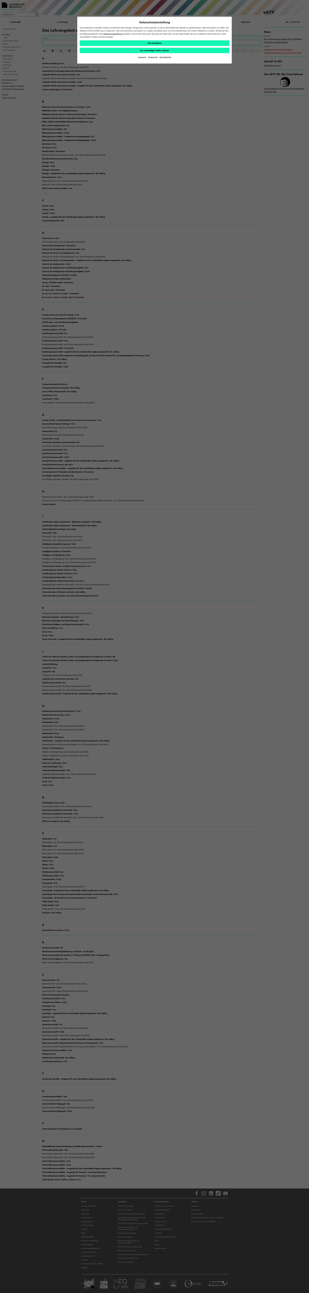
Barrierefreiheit (165, 57)
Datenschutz (153, 57)
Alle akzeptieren (154, 43)
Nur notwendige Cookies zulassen (154, 50)
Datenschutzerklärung (113, 34)
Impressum (142, 57)
